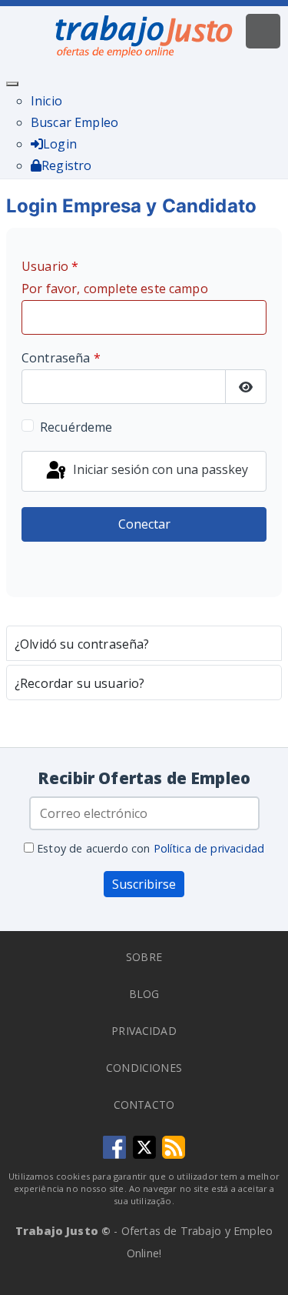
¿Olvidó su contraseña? (82, 644)
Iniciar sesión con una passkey (159, 470)
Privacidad (144, 1030)
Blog (144, 993)
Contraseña (61, 357)
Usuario (115, 277)
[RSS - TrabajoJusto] (173, 1145)
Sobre (144, 957)
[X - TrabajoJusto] (144, 1145)
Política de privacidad (209, 848)
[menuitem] (46, 100)
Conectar (144, 524)
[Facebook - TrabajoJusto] (114, 1145)
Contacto (144, 1104)
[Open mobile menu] (263, 31)
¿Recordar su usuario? (79, 683)
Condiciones (144, 1067)
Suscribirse (144, 884)
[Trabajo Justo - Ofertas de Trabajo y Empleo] (144, 33)
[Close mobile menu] (12, 84)
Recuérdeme (76, 427)
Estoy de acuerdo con (149, 848)
